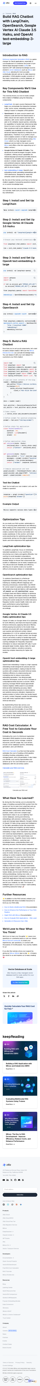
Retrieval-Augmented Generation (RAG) (16, 59)
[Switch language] (30, 3)
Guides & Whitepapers (10, 1298)
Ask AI (33, 1381)
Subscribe (20, 1195)
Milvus (30, 70)
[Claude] (16, 1204)
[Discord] (19, 1180)
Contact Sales (7, 1344)
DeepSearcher (7, 1231)
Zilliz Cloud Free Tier (9, 1221)
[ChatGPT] (4, 1204)
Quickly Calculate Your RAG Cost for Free (19, 1007)
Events (5, 1341)
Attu (4, 1242)
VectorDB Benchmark (10, 1265)
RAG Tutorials (7, 1271)
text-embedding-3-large (13, 170)
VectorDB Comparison (10, 1294)
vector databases (15, 70)
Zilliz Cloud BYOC (8, 1218)
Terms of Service (8, 1362)
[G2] (23, 1180)
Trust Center (7, 1318)
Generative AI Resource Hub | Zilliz (16, 921)
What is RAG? (7, 1311)
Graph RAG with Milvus (12, 915)
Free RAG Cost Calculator (11, 1268)
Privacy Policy (19, 1362)
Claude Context (7, 1235)
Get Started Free (20, 3)
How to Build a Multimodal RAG (14, 907)
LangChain (8, 104)
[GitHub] (15, 1180)
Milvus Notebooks (8, 1275)
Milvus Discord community (12, 940)
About (5, 1327)
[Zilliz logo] (6, 3)
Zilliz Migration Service (10, 1225)
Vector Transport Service (11, 1248)
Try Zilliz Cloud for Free (20, 982)
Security (29, 1362)
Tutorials (8, 13)
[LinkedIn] (8, 1180)
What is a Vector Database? (11, 1314)
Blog (4, 1284)
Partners (5, 1337)
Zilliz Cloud (6, 72)
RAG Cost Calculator (10, 751)
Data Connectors (8, 1304)
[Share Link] (17, 996)
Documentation (7, 1258)
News (4, 1334)
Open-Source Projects (10, 1261)
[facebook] (8, 996)
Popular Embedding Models (11, 1301)
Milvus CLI (6, 1245)
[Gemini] (21, 1204)
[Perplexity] (8, 1204)
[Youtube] (4, 1180)
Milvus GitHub (14, 953)
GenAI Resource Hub (9, 1291)
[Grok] (12, 1204)
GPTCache (6, 1238)
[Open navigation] (35, 3)
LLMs (26, 66)
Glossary (6, 1308)
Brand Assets (7, 1348)
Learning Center (7, 1287)
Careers (5, 1331)
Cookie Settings (8, 1365)
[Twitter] (11, 1180)
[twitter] (4, 996)
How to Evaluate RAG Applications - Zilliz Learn (20, 918)
